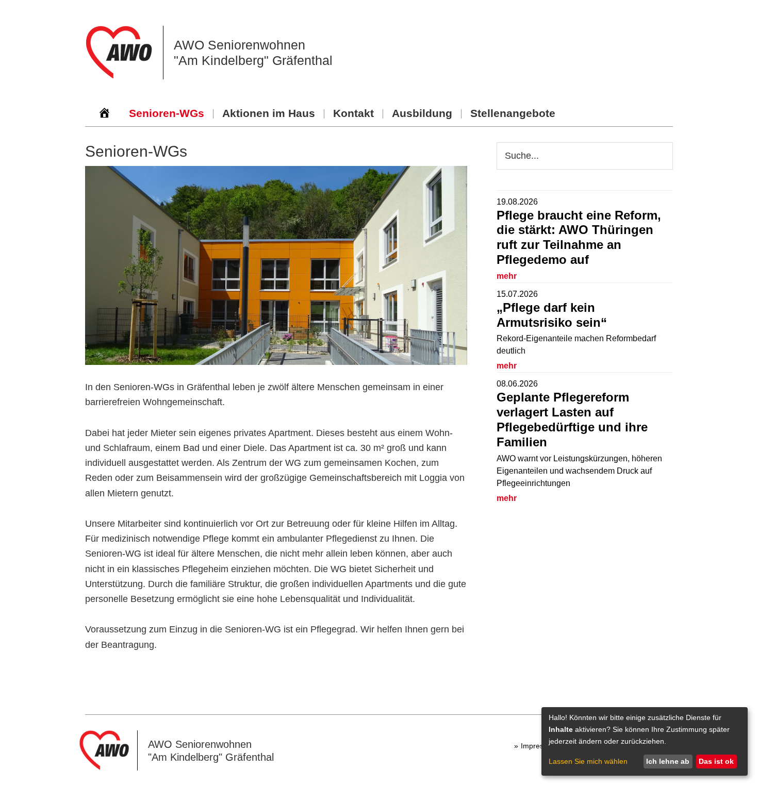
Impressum (539, 746)
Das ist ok (716, 761)
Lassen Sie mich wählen (588, 761)
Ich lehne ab (667, 761)
